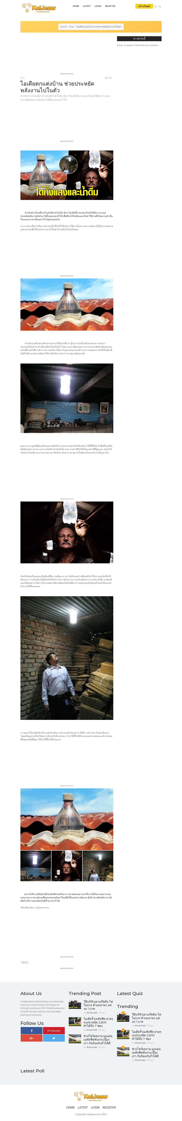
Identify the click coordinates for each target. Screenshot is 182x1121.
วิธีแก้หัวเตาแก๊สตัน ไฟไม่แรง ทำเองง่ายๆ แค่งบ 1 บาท (98, 1005)
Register (110, 6)
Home (76, 6)
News (25, 962)
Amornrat (92, 1012)
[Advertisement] (67, 55)
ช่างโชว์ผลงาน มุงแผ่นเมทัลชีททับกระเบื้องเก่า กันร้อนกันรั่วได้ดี (98, 1039)
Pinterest (53, 1031)
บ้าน (72, 26)
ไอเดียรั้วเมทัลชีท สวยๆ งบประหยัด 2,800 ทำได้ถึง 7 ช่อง (98, 1022)
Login (97, 6)
